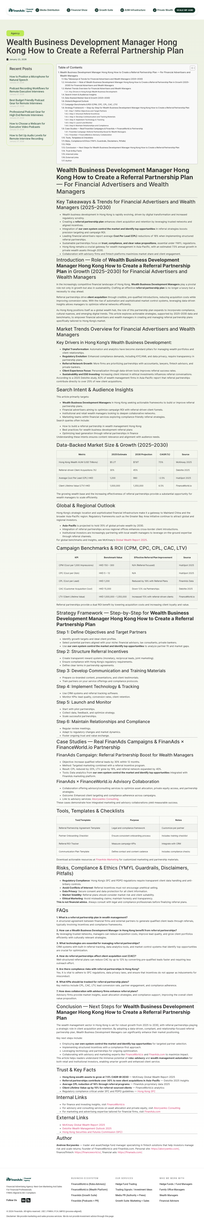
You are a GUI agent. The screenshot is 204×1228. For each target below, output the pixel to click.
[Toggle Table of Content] (191, 68)
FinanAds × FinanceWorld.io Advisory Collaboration (90, 135)
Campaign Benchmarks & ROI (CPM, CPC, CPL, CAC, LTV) (91, 104)
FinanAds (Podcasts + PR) (85, 1200)
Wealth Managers (168, 1195)
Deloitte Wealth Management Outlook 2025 (87, 1128)
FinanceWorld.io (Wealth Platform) (89, 1189)
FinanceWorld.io (134, 1054)
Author (68, 160)
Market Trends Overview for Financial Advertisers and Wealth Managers (98, 88)
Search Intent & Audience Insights (80, 94)
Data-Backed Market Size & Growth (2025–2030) (87, 98)
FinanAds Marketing (107, 859)
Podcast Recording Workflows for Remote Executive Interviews (29, 90)
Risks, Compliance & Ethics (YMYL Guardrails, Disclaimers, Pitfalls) (95, 141)
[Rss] (28, 1200)
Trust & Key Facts (74, 151)
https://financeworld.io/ (88, 1152)
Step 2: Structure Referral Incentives (84, 114)
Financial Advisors (169, 1200)
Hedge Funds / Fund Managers (175, 1184)
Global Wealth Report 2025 (131, 539)
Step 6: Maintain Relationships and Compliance (88, 126)
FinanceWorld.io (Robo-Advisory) (88, 1184)
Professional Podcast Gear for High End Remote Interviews (27, 113)
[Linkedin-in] (23, 1200)
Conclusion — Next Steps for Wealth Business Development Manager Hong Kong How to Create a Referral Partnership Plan (122, 147)
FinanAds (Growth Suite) (84, 1195)
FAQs (68, 144)
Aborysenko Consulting (105, 798)
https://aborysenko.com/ (165, 1148)
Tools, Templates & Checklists (79, 137)
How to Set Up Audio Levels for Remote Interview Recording (28, 137)
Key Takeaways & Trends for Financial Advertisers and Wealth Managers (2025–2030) (103, 79)
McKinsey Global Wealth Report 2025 (83, 1124)
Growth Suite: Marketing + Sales (132, 1200)
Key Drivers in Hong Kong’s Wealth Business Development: (93, 92)
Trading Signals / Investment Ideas (133, 1189)
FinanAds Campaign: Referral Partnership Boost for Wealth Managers (97, 132)
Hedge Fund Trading (126, 1184)
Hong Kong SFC (146, 1091)
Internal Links (72, 154)
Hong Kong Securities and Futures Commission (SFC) (92, 1131)
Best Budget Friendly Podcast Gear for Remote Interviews (27, 102)
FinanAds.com (157, 1054)
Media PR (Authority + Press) (130, 1195)
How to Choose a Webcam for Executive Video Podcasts (27, 125)
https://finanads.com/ (130, 1152)
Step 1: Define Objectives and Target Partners (87, 111)
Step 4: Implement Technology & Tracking (86, 120)
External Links (72, 157)
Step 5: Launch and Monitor (80, 123)
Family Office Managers (172, 1189)
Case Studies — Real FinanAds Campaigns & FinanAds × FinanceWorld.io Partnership (104, 128)
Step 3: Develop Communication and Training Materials (92, 117)
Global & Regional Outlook (77, 101)
